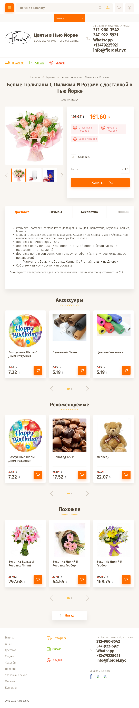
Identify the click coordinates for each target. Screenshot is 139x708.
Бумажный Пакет (65, 352)
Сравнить (83, 156)
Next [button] (62, 175)
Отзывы (55, 212)
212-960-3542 (106, 29)
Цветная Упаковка (110, 352)
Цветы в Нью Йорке (56, 35)
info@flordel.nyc (109, 50)
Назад (69, 615)
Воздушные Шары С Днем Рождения (22, 354)
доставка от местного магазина (56, 40)
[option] (34, 136)
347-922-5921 (105, 35)
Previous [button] (6, 175)
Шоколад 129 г (63, 457)
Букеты (50, 77)
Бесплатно (89, 212)
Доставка (22, 212)
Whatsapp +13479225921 (106, 43)
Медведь (103, 457)
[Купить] (38, 370)
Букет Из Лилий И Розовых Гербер (65, 563)
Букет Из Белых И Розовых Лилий (21, 563)
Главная (35, 77)
